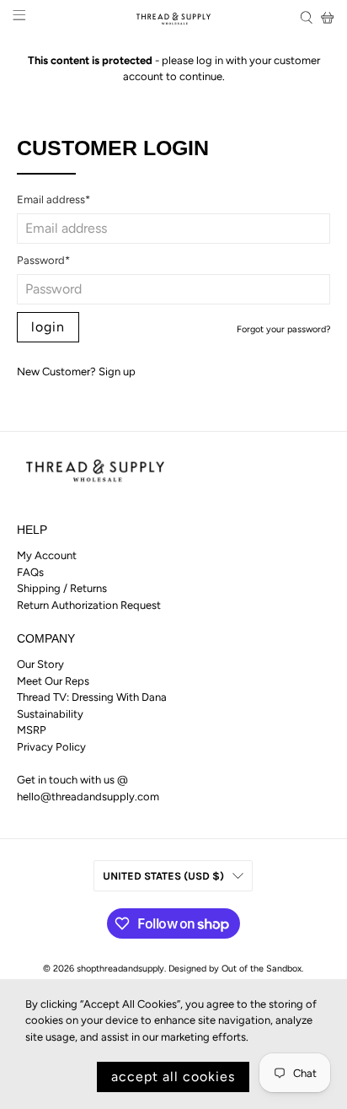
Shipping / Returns (62, 588)
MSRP (31, 730)
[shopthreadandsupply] (173, 17)
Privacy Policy (51, 746)
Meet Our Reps (53, 681)
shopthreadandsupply (120, 968)
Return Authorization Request (89, 605)
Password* (43, 260)
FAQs (30, 572)
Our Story (40, 664)
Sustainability (50, 714)
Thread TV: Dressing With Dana (92, 697)
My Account (47, 555)
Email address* (53, 199)
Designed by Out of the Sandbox (235, 968)
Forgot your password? (283, 329)
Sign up (117, 371)
